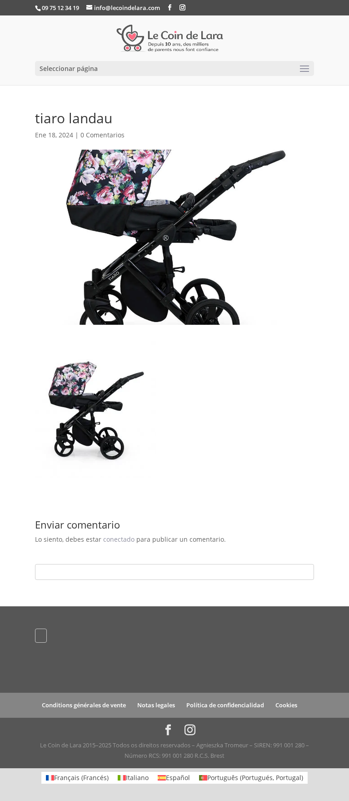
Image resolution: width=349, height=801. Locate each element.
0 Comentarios (102, 135)
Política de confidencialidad (225, 705)
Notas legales (156, 705)
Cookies (286, 705)
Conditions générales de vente (84, 705)
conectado (119, 539)
